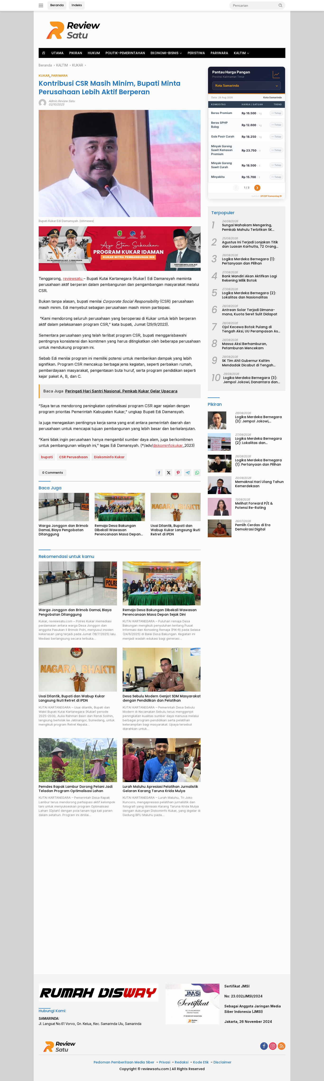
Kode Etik (201, 1062)
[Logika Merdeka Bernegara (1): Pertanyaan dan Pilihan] (219, 463)
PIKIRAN (75, 53)
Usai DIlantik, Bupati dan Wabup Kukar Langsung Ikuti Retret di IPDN (175, 530)
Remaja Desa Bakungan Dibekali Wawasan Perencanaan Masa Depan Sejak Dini (118, 530)
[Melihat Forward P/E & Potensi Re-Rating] (219, 507)
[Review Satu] (74, 29)
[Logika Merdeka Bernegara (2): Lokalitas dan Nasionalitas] (219, 442)
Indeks (77, 5)
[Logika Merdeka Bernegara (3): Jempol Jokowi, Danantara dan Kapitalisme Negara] (217, 420)
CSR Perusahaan (73, 457)
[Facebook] (264, 1046)
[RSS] (281, 1046)
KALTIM (240, 53)
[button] (280, 5)
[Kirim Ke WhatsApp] (197, 472)
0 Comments (52, 472)
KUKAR (44, 75)
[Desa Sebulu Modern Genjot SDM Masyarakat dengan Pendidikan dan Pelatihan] (162, 670)
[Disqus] (120, 896)
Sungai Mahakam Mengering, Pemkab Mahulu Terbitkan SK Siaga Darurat (247, 227)
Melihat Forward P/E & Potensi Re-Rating (254, 505)
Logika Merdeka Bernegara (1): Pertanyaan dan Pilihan (248, 261)
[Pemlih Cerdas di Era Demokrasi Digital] (219, 528)
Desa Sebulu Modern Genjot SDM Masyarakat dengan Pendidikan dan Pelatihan (162, 698)
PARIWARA (219, 53)
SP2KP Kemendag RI (271, 196)
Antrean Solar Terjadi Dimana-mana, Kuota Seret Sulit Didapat (249, 312)
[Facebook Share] (159, 472)
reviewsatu (73, 278)
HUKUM (94, 53)
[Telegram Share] (187, 472)
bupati (47, 457)
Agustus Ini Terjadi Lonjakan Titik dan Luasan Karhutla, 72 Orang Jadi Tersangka (250, 244)
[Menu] (42, 5)
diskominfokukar (168, 445)
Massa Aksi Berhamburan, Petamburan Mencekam (244, 346)
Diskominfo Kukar (109, 457)
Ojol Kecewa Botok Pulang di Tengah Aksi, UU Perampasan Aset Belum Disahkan (252, 329)
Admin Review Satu (62, 101)
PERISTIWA (196, 53)
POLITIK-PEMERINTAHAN (125, 53)
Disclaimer (222, 1062)
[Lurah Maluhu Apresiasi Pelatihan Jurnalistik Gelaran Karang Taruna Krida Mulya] (162, 760)
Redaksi (181, 1062)
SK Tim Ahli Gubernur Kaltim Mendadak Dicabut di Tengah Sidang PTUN (247, 363)
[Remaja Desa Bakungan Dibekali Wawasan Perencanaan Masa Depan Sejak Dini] (120, 507)
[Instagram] (273, 1046)
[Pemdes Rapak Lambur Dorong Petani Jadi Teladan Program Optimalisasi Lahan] (78, 760)
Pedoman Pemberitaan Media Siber (124, 1062)
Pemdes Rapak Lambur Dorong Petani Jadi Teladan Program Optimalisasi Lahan (75, 788)
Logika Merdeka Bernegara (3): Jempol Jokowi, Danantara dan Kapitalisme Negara (250, 380)
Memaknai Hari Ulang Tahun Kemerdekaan (259, 484)
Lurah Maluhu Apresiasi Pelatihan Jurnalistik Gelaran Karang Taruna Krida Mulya (160, 788)
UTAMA (57, 53)
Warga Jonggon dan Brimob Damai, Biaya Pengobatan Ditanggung (63, 530)
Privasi (164, 1062)
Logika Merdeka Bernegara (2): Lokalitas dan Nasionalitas (249, 295)
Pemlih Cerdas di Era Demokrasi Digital (252, 527)
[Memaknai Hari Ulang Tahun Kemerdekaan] (219, 485)
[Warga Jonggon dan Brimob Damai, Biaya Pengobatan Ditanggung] (64, 507)
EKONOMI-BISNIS (164, 53)
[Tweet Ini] (168, 472)
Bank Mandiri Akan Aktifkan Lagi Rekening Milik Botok (249, 278)
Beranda (57, 5)
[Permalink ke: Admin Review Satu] (42, 102)
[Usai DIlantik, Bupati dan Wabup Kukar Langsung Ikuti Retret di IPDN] (176, 507)
